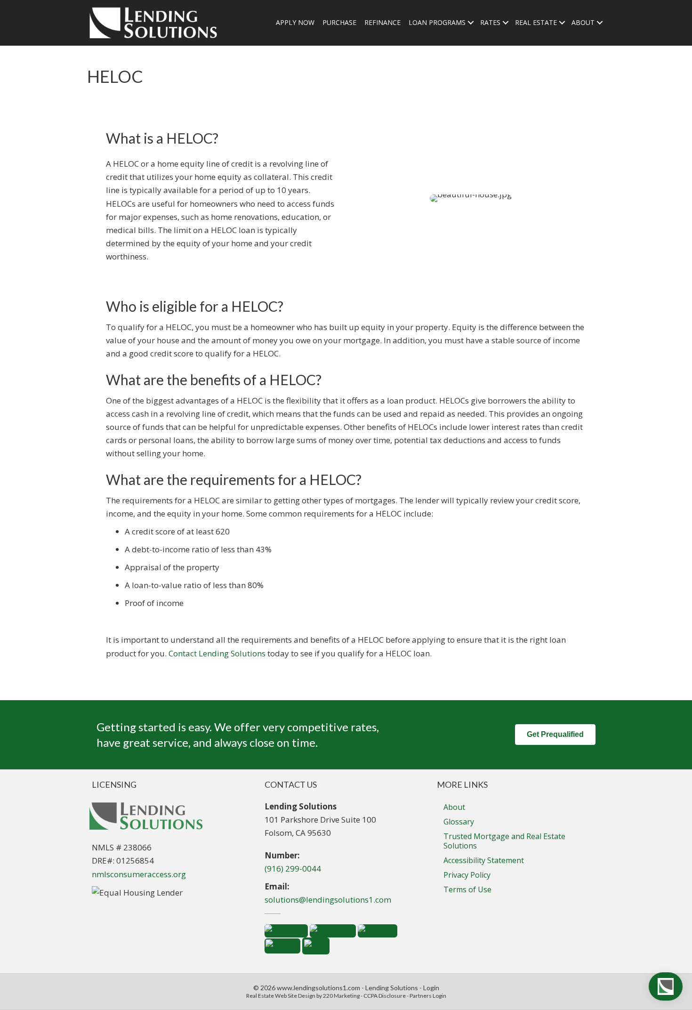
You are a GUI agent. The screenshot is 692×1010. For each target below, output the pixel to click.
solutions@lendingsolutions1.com (328, 899)
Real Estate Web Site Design (280, 995)
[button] (555, 734)
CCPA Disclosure (384, 995)
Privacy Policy (467, 875)
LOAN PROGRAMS (437, 22)
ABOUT (583, 22)
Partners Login (428, 995)
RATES (490, 22)
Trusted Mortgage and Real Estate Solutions (504, 841)
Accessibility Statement (483, 860)
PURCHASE (339, 22)
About (454, 807)
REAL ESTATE (536, 22)
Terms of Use (467, 889)
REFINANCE (382, 22)
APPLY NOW (295, 22)
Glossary (458, 821)
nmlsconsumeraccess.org (139, 874)
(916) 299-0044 (293, 868)
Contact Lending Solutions (217, 653)
